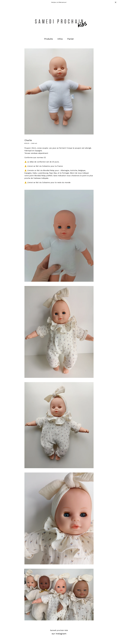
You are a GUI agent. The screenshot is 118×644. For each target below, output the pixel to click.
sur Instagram (59, 633)
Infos (60, 39)
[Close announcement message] (116, 2)
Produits (48, 39)
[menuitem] (48, 39)
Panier (71, 38)
